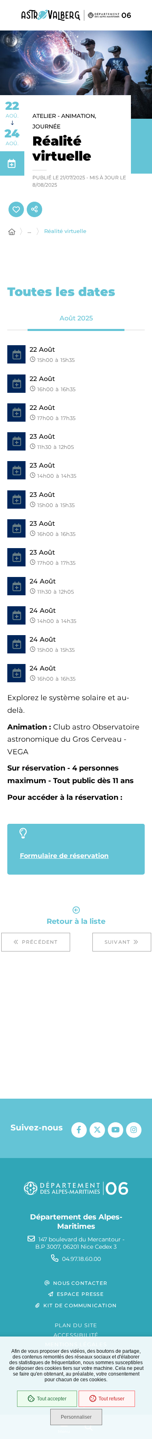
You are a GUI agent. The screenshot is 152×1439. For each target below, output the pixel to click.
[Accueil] (11, 232)
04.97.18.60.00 (81, 1259)
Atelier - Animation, (64, 116)
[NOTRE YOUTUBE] (115, 1130)
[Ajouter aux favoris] (16, 209)
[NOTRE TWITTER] (97, 1130)
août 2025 (76, 318)
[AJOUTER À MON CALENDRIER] (12, 163)
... (29, 231)
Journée (46, 126)
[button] (76, 74)
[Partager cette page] (34, 209)
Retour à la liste (76, 921)
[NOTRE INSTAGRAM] (134, 1130)
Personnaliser (76, 1417)
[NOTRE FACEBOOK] (79, 1130)
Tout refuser (111, 1399)
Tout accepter (51, 1399)
